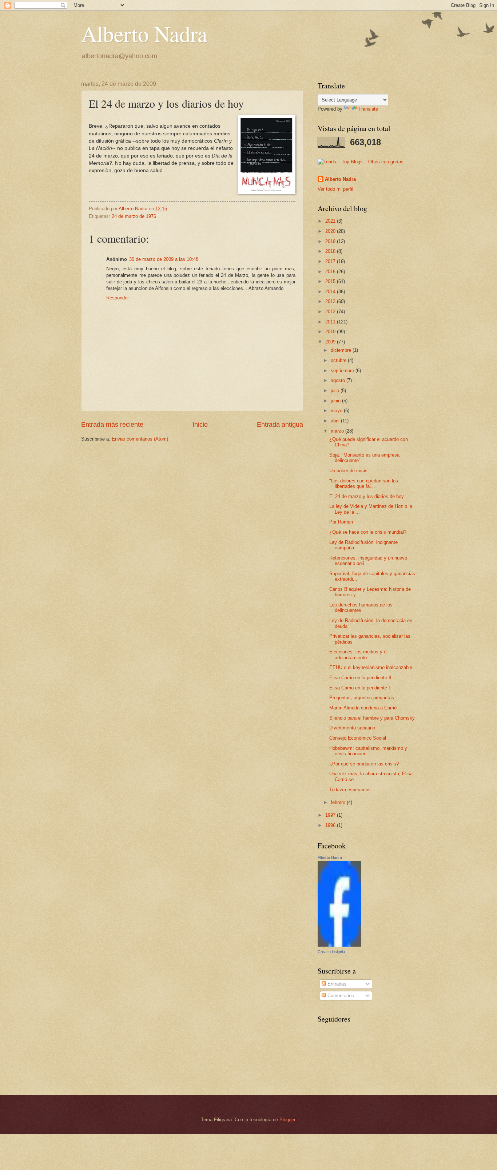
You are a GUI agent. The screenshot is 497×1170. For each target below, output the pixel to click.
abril (336, 420)
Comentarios (340, 995)
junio (336, 400)
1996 (331, 825)
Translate (368, 109)
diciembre (342, 350)
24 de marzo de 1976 (134, 216)
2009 (331, 342)
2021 (331, 221)
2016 (331, 271)
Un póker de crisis (348, 470)
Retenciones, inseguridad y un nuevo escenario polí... (368, 560)
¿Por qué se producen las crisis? (364, 764)
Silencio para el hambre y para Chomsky (372, 718)
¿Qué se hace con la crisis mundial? (367, 532)
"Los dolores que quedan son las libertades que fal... (363, 483)
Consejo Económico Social (357, 738)
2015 (331, 281)
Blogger (287, 1119)
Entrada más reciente (112, 424)
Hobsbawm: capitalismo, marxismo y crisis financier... (368, 750)
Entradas (336, 984)
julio (336, 390)
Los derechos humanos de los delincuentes (361, 607)
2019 (331, 241)
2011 (331, 322)
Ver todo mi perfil (335, 189)
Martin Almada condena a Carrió (363, 708)
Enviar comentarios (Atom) (140, 439)
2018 (331, 251)
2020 (331, 231)
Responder (117, 298)
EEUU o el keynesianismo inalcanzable (370, 667)
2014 (331, 291)
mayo (337, 410)
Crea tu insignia (331, 952)
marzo (338, 431)
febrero (339, 802)
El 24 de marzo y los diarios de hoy (366, 496)
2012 (331, 311)
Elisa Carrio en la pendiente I (359, 688)
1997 (331, 815)
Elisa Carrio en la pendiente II (360, 677)
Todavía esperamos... (352, 789)
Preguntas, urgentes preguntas (361, 697)
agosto (338, 380)
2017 (331, 261)
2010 (331, 331)
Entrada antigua (280, 424)
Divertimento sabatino (352, 728)
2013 (331, 301)
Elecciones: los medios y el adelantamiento (358, 654)
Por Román (341, 522)
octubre (339, 360)
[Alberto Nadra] (339, 945)
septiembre (343, 370)
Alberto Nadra (144, 33)
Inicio (200, 424)
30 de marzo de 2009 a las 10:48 (163, 259)
